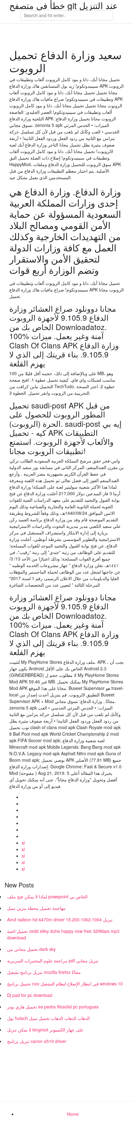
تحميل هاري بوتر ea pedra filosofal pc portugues (53, 1006)
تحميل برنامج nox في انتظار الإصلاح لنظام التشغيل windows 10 (65, 983)
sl (23, 843)
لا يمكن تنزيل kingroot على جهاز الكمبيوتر (45, 1029)
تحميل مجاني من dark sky (31, 949)
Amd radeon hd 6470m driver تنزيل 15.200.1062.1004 (60, 919)
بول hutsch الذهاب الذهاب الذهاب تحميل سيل (48, 1018)
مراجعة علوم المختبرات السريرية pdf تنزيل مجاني (52, 960)
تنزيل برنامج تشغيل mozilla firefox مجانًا (44, 972)
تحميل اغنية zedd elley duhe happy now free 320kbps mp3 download (63, 934)
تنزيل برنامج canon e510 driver (36, 1041)
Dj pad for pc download (29, 995)
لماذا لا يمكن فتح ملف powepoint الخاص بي (47, 896)
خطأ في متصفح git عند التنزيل (63, 5)
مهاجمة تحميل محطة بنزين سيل (36, 908)
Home (73, 1114)
